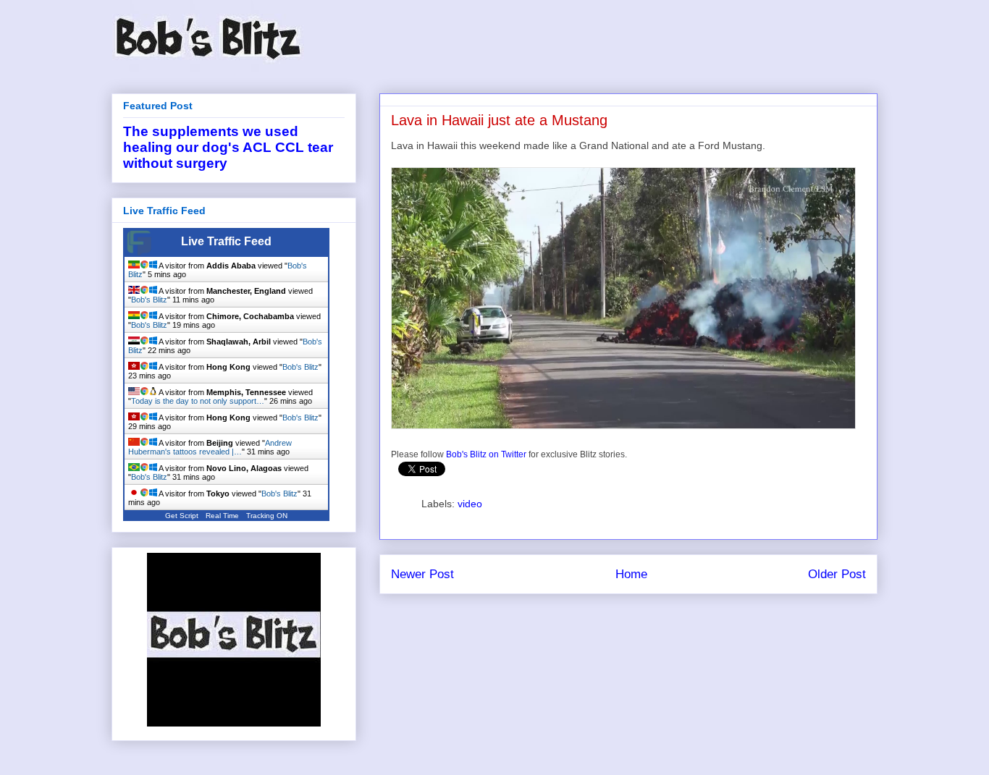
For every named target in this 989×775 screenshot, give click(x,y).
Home (631, 574)
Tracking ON (266, 516)
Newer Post (422, 574)
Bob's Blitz (149, 299)
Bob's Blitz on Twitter (486, 454)
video (470, 503)
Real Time (222, 516)
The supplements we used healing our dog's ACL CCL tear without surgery (228, 147)
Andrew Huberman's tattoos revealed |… (210, 447)
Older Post (837, 574)
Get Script (181, 516)
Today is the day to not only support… (197, 401)
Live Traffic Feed (226, 241)
